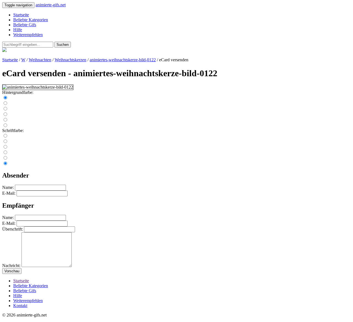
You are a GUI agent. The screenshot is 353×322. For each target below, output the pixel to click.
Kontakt (20, 305)
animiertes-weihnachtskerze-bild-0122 (123, 59)
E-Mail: (8, 193)
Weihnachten (40, 59)
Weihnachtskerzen (70, 59)
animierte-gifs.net (51, 4)
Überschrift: (12, 229)
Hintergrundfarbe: (17, 92)
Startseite (21, 14)
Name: (8, 187)
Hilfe (17, 29)
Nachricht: (11, 265)
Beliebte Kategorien (30, 19)
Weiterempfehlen (28, 34)
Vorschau (11, 271)
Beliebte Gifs (24, 24)
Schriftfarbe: (13, 130)
